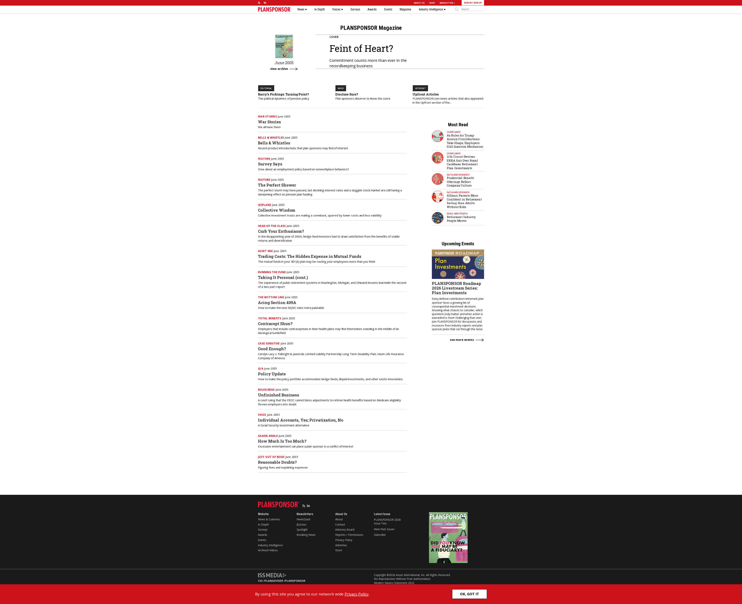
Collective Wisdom (276, 210)
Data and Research (458, 174)
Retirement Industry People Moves (461, 219)
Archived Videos (268, 550)
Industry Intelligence (431, 9)
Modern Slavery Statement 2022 (394, 583)
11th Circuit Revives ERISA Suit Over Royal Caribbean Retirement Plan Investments (462, 162)
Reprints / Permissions (349, 535)
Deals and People (457, 213)
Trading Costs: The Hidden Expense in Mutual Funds (309, 256)
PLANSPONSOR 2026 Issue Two (387, 521)
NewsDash (303, 519)
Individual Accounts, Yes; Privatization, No (300, 420)
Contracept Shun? (275, 323)
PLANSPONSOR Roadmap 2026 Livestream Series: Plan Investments (456, 288)
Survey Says (270, 163)
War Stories (269, 121)
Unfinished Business (278, 394)
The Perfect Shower (277, 184)
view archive (279, 68)
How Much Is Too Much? (282, 441)
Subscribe (380, 535)
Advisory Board (344, 529)
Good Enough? (272, 348)
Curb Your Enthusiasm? (281, 231)
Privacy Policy (343, 540)
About (339, 519)
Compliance (454, 131)
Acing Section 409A (277, 302)
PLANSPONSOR (295, 581)
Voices (336, 9)
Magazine (405, 9)
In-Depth (319, 9)
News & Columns (269, 519)
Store (338, 550)
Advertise (341, 545)
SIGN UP (477, 2)
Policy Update (272, 373)
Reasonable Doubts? (277, 462)
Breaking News (306, 535)
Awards (372, 9)
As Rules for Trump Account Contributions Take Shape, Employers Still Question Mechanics (465, 141)
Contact (340, 524)
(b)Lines (301, 524)
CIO (260, 581)
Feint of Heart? (361, 48)
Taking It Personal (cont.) (283, 277)
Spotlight (302, 529)
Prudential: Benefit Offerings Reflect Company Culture (460, 181)
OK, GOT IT (469, 594)
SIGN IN (467, 2)
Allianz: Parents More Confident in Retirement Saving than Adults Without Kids (464, 201)
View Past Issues (384, 529)
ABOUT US (419, 3)
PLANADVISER (274, 581)
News (301, 9)
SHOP (432, 3)
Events (388, 9)
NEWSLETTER (447, 3)
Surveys (355, 9)
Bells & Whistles (274, 142)
